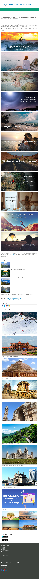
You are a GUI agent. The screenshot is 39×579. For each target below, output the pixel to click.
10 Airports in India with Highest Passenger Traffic (10, 356)
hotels (13, 254)
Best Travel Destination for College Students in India (10, 487)
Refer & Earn (3, 551)
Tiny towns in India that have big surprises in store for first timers (11, 562)
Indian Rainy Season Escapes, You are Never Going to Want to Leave (12, 560)
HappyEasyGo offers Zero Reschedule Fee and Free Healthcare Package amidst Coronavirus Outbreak (19, 509)
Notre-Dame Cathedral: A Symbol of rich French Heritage (14, 299)
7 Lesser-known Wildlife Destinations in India (13, 298)
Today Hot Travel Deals (5, 550)
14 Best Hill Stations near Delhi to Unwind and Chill (10, 443)
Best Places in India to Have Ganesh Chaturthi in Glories (10, 557)
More (2, 12)
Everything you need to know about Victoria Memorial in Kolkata (12, 465)
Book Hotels (3, 549)
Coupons (6, 12)
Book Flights (3, 547)
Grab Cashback (3, 552)
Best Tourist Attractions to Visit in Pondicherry (9, 530)
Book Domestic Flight (4, 548)
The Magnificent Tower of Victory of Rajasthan (9, 421)
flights (9, 254)
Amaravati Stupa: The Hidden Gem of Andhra (9, 378)
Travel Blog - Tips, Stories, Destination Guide (16, 4)
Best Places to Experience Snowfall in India (9, 334)
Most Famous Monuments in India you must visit (10, 400)
